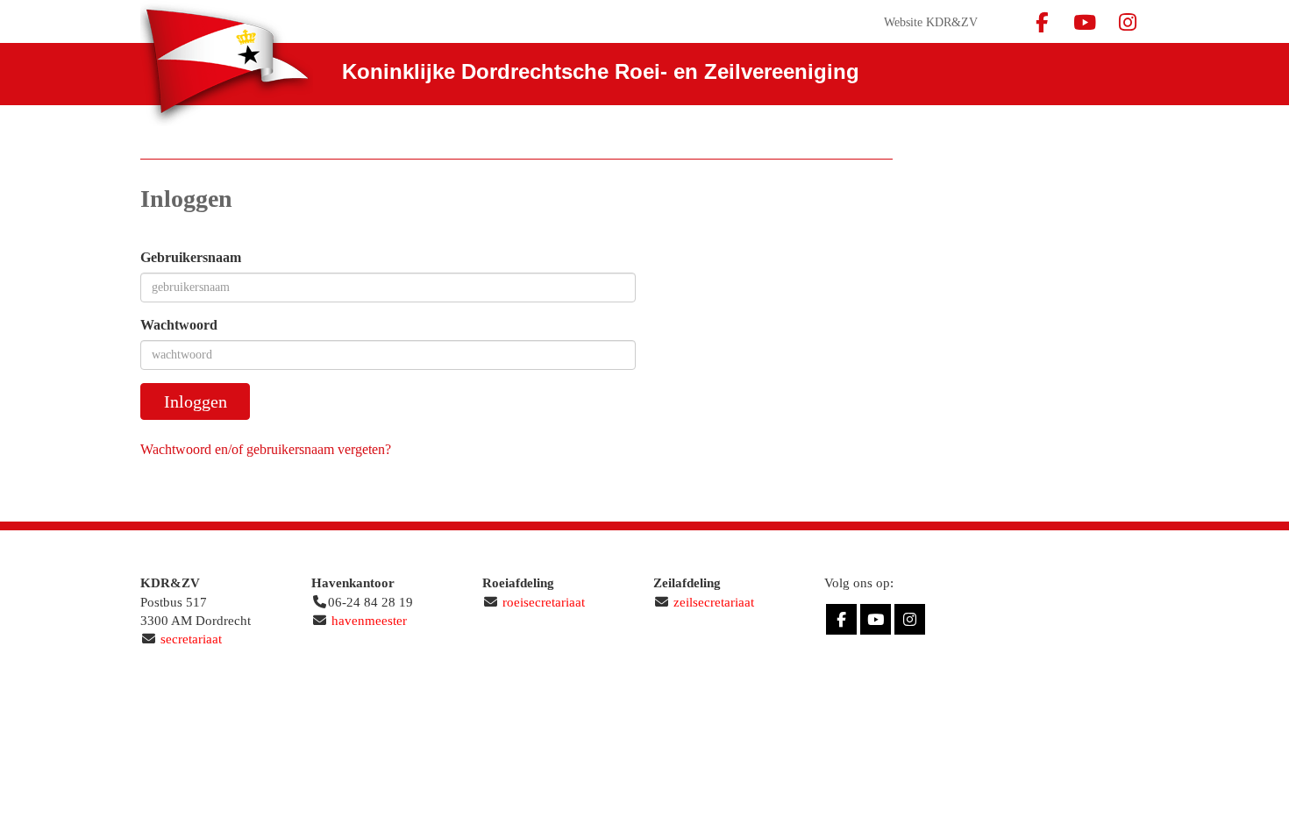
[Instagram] (1127, 25)
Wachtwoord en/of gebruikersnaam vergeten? (265, 449)
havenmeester (369, 621)
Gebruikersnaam (190, 257)
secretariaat (191, 639)
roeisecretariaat (543, 602)
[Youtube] (1084, 25)
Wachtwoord (178, 324)
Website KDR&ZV (931, 22)
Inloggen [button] (195, 401)
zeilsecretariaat (713, 602)
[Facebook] (1041, 25)
